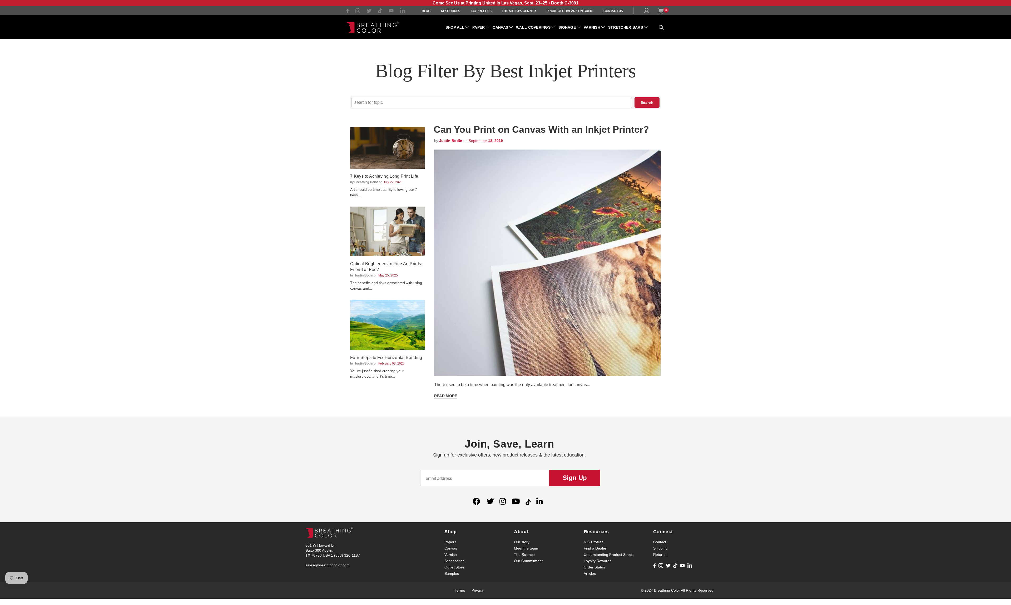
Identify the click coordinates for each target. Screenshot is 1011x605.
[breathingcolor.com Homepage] (372, 27)
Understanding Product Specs (608, 554)
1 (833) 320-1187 (345, 555)
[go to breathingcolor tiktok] (380, 11)
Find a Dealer (595, 548)
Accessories (454, 561)
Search (647, 102)
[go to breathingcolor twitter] (369, 11)
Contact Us (613, 11)
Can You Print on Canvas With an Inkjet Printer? (541, 129)
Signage (567, 27)
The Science (524, 554)
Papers (450, 542)
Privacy (478, 590)
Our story (521, 542)
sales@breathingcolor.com (327, 565)
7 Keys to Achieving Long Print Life (384, 176)
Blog (426, 11)
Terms (460, 590)
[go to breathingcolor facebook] (347, 11)
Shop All (454, 27)
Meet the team (526, 548)
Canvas (500, 27)
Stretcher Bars (625, 27)
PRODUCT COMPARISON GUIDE (570, 11)
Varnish (592, 27)
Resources (450, 11)
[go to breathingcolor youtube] (391, 11)
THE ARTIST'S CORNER (519, 11)
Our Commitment (528, 561)
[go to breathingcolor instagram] (357, 12)
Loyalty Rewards (597, 561)
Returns (659, 554)
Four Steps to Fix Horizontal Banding (386, 357)
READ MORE (445, 396)
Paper (478, 27)
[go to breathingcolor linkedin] (402, 12)
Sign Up (575, 477)
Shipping (660, 548)
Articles (590, 573)
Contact (659, 542)
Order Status (594, 567)
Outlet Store (454, 567)
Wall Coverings (533, 27)
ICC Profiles (481, 11)
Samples (451, 573)
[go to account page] (648, 11)
